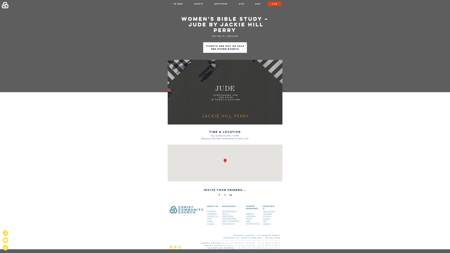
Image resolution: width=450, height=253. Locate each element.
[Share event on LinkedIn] (231, 195)
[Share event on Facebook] (219, 195)
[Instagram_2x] (5, 248)
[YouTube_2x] (5, 240)
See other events (225, 49)
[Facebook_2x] (5, 233)
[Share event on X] (225, 195)
